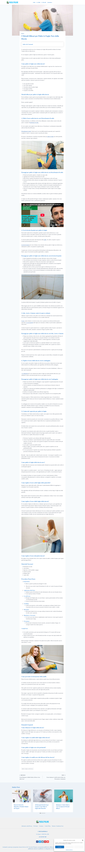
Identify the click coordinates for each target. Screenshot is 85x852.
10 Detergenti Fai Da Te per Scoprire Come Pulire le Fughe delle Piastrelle (42, 806)
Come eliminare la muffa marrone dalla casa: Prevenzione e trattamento (56, 777)
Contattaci (41, 826)
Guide (34, 2)
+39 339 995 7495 (42, 837)
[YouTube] (48, 842)
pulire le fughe (50, 136)
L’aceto (22, 321)
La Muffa (38, 2)
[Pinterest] (45, 842)
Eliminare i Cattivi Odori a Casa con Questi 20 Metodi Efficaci (63, 806)
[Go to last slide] (14, 800)
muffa (45, 239)
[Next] (71, 800)
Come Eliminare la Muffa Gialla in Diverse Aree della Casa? (30, 777)
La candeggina (25, 373)
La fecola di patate (25, 245)
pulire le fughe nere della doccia (27, 768)
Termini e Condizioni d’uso (57, 826)
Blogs (22, 33)
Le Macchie (43, 2)
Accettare (59, 847)
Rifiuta (69, 847)
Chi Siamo (35, 826)
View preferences (79, 847)
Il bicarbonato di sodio (26, 131)
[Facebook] (37, 842)
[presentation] (21, 796)
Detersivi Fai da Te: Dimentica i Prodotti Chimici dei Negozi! (21, 806)
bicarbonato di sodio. (34, 122)
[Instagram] (42, 842)
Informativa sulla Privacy (69, 849)
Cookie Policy (48, 826)
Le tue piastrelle (29, 322)
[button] (82, 840)
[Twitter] (40, 842)
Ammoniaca (49, 2)
